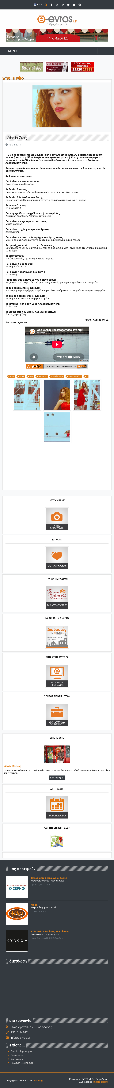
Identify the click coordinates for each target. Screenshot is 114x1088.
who (12, 376)
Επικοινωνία (17, 1055)
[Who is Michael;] (57, 754)
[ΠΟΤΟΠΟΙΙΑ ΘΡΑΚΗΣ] (57, 66)
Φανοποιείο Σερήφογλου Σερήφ (49, 878)
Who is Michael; (12, 766)
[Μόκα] (17, 913)
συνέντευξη (58, 376)
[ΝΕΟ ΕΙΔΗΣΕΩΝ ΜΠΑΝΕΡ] (57, 485)
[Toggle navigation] (102, 51)
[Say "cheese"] (57, 519)
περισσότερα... (57, 778)
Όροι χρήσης (17, 1059)
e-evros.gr (38, 1080)
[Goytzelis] (57, 35)
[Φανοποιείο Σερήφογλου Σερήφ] (17, 887)
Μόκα (34, 904)
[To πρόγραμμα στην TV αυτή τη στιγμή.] (57, 675)
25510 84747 (19, 1032)
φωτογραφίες (75, 376)
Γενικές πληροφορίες (22, 1051)
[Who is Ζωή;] (27, 395)
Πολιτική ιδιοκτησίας (22, 1063)
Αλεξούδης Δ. (101, 319)
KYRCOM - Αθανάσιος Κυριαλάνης (50, 931)
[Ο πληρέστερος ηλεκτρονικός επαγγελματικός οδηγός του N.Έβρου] (57, 20)
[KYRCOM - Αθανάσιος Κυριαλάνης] (17, 940)
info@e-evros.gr (20, 1037)
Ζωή (22, 376)
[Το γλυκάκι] (31, 66)
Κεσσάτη (42, 376)
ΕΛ (38, 5)
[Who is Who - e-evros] (57, 366)
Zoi (31, 376)
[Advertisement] (57, 467)
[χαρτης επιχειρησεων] (57, 841)
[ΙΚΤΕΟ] (82, 66)
